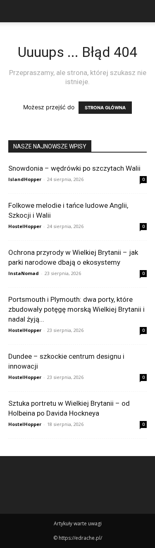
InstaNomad (23, 273)
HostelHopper (24, 226)
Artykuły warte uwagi (78, 523)
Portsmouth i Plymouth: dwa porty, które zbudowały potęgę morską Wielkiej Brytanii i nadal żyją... (76, 309)
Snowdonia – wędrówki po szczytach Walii (74, 168)
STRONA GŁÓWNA (105, 108)
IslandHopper (24, 179)
